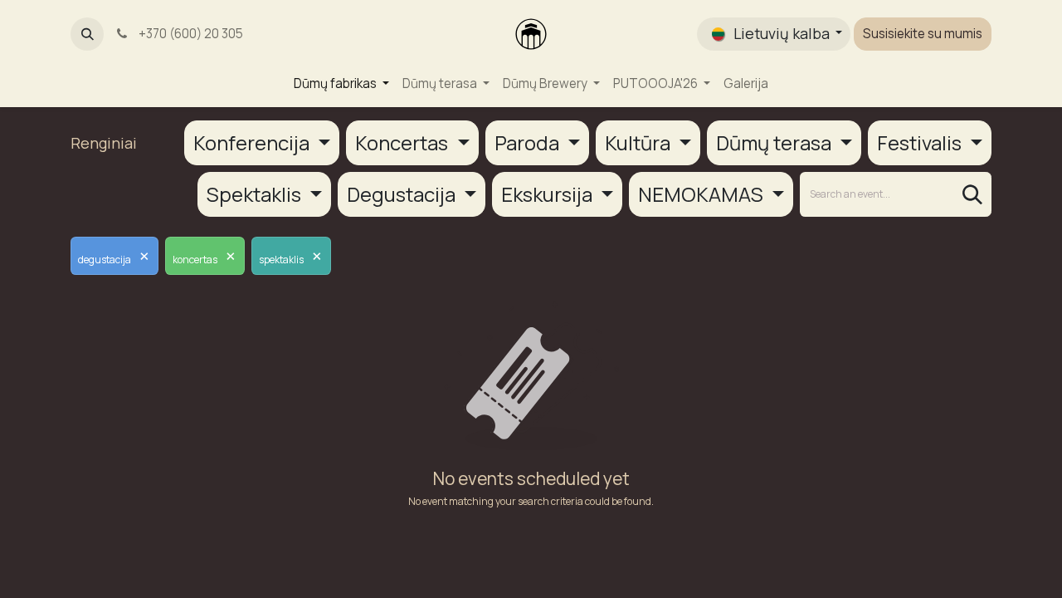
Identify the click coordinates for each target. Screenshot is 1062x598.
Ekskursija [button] (549, 194)
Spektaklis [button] (256, 194)
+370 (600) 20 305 (188, 33)
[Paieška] (972, 194)
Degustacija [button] (403, 194)
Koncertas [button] (403, 142)
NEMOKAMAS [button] (702, 194)
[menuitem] (341, 84)
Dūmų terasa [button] (775, 142)
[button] (87, 34)
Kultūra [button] (640, 142)
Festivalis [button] (921, 142)
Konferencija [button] (253, 142)
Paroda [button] (528, 142)
